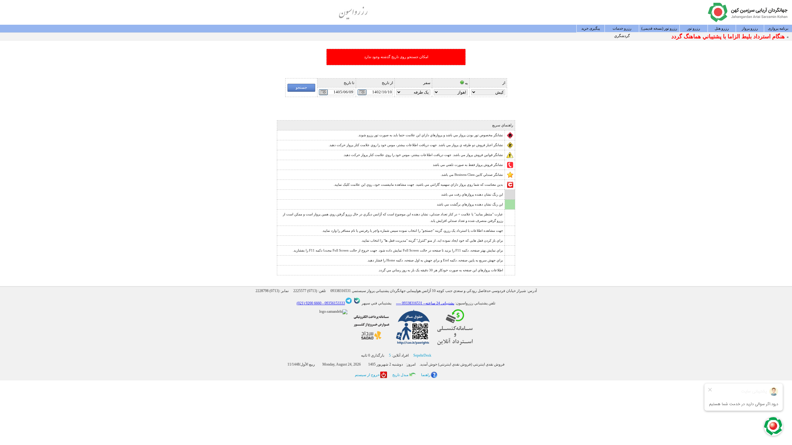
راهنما (425, 375)
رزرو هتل (722, 28)
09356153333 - (333, 303)
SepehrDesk (422, 355)
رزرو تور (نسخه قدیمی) (659, 28)
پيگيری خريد (590, 28)
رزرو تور (693, 28)
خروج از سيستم (367, 375)
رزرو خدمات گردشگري (622, 29)
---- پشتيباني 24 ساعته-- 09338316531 (425, 303)
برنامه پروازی (778, 28)
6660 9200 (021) (309, 303)
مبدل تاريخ (400, 375)
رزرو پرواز (750, 28)
